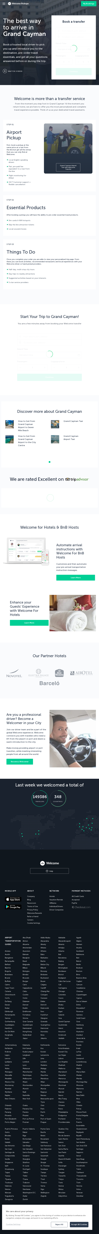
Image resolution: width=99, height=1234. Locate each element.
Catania (8, 991)
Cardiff (43, 988)
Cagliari (79, 981)
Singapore (9, 1162)
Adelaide (61, 938)
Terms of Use (32, 906)
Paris (42, 1109)
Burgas (25, 981)
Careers (30, 920)
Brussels (26, 978)
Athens (43, 951)
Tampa (43, 1172)
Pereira (25, 1112)
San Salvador (28, 1149)
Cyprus (79, 998)
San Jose (61, 1146)
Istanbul (79, 1035)
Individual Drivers (56, 906)
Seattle (61, 1156)
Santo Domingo (29, 1152)
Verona (79, 1186)
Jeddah (61, 1038)
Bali (59, 954)
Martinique (27, 1075)
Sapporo (79, 1152)
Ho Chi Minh (10, 1032)
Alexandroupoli (64, 941)
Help (51, 871)
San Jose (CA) (81, 1146)
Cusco (60, 998)
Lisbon (61, 1058)
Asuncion (26, 951)
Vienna (7, 1189)
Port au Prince (28, 1119)
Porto (78, 1119)
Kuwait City (63, 1052)
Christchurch (10, 995)
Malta (78, 1068)
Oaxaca (61, 1102)
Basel (25, 961)
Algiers (79, 941)
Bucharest (45, 978)
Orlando (8, 1105)
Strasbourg (9, 1169)
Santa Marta (63, 1149)
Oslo (42, 1105)
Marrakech (62, 1072)
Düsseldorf (80, 1008)
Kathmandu (45, 1045)
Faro (42, 1011)
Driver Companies (57, 910)
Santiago (79, 1149)
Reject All (59, 1224)
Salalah (7, 1142)
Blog (29, 900)
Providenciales (64, 1122)
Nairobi (61, 1092)
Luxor (7, 1065)
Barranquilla (9, 961)
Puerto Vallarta (29, 1129)
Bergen (61, 964)
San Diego (27, 1146)
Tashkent (80, 1172)
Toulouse (9, 1183)
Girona (25, 1018)
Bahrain (26, 954)
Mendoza (44, 1079)
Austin (7, 954)
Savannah (44, 1156)
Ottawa (61, 1105)
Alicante (26, 944)
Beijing (61, 961)
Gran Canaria (28, 1022)
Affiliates (53, 903)
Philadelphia (63, 1112)
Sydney (61, 1169)
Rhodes (8, 1136)
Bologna (26, 971)
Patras (78, 1109)
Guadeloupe (28, 1025)
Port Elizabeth (10, 1119)
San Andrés (80, 1142)
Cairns (7, 985)
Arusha (79, 948)
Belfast (8, 964)
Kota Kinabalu (63, 1048)
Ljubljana (8, 1062)
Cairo (25, 985)
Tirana (25, 1179)
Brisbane (44, 975)
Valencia (8, 1186)
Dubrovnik (45, 1008)
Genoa (7, 1018)
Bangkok (26, 958)
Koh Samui (27, 1048)
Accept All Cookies (79, 1224)
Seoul (78, 1156)
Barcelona (62, 958)
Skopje (43, 1162)
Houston (61, 1032)
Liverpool (80, 1058)
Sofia (60, 1162)
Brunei (7, 978)
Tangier (61, 1172)
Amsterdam (27, 948)
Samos (61, 1142)
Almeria (61, 944)
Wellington (45, 1193)
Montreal (62, 1085)
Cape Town (9, 988)
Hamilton (8, 1028)
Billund (43, 968)
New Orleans (10, 1099)
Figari (60, 1011)
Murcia (43, 1089)
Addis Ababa (45, 938)
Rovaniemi (45, 1139)
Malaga (43, 1068)
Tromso (44, 1183)
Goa (60, 1018)
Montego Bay (81, 1082)
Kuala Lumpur (28, 1052)
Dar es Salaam (81, 1001)
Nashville (26, 1095)
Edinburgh (9, 1011)
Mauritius (44, 1075)
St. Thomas (45, 1166)
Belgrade (26, 964)
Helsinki (79, 1028)
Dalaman (26, 1001)
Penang (8, 1112)
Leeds (78, 1055)
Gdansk (61, 1015)
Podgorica (62, 1115)
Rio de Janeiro (64, 1136)
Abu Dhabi (27, 938)
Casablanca (80, 988)
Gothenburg (10, 1022)
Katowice (62, 1045)
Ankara (43, 948)
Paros (60, 1109)
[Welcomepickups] (4, 3)
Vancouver (27, 1186)
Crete (25, 998)
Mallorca (61, 1068)
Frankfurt (44, 1015)
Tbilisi (25, 1176)
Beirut (78, 961)
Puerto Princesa (11, 1129)
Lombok (26, 1062)
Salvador (26, 1142)
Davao (7, 1005)
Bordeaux (62, 971)
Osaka (25, 1105)
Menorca (62, 1079)
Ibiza (42, 1035)
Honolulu (44, 1032)
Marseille (8, 1075)
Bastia (43, 961)
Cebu (25, 991)
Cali (59, 985)
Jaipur (25, 1038)
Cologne (44, 995)
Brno (78, 975)
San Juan (8, 1149)
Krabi (78, 1048)
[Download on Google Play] (14, 907)
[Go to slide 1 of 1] (49, 462)
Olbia (78, 1102)
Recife (43, 1132)
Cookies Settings (13, 1224)
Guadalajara (9, 1025)
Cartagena (62, 988)
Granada (44, 1022)
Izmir (7, 1038)
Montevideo (28, 1085)
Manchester (27, 1072)
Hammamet (27, 1028)
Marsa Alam (80, 1072)
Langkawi (26, 1055)
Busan (43, 981)
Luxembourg (81, 1062)
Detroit (44, 1005)
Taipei (7, 1172)
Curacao (44, 998)
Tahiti (78, 1169)
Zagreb (43, 1196)
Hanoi (60, 1028)
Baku (42, 954)
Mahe (7, 1068)
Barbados (44, 958)
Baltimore (80, 954)
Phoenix (8, 1115)
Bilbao (25, 968)
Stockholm (80, 1166)
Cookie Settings (33, 923)
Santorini (44, 1152)
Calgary (44, 985)
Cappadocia (27, 988)
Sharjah (43, 1159)
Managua (8, 1072)
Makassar (26, 1068)
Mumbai (8, 1089)
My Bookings (88, 4)
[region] (47, 1217)
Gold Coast (80, 1018)
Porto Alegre (10, 1122)
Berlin (78, 964)
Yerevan (79, 1193)
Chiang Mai (45, 991)
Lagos (7, 1055)
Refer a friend (32, 916)
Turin (78, 1183)
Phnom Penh (81, 1112)
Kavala (78, 1045)
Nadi (24, 1092)
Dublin (25, 1008)
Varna (43, 1186)
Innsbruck (62, 1035)
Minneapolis (63, 1082)
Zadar (25, 1196)
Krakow (8, 1052)
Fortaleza (26, 1015)
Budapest (62, 978)
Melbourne (27, 1079)
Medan (79, 1075)
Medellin (8, 1079)
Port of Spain (46, 1119)
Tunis (60, 1183)
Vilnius (60, 1189)
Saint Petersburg (83, 1139)
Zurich (25, 1199)
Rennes (61, 1132)
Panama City (27, 1109)
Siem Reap (80, 1159)
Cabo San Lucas (64, 981)
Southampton (82, 1162)
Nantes (79, 1092)
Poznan (26, 1122)
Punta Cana (45, 1129)
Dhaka (60, 1005)
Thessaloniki (81, 1176)
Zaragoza (9, 1199)
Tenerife (61, 1176)
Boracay (44, 971)
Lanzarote (45, 1055)
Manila (43, 1072)
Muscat (61, 1089)
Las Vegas (62, 1055)
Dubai (7, 1008)
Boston (79, 971)
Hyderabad (27, 1035)
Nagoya (44, 1092)
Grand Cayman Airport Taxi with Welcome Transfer (68, 167)
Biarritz (8, 968)
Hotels (52, 896)
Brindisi (25, 975)
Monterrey (9, 1085)
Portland (61, 1119)
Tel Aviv (44, 1176)
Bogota (8, 971)
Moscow (79, 1085)
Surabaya (44, 1169)
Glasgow (44, 1018)
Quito (7, 1132)
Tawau (7, 1176)
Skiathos (26, 1162)
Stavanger (62, 1166)
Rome (7, 1139)
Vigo (42, 1189)
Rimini (43, 1136)
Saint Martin (63, 1139)
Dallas (43, 1001)
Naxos (60, 1095)
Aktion (25, 941)
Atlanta (61, 951)
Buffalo (8, 981)
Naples (7, 1095)
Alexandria (45, 941)
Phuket (25, 1115)
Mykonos (80, 1089)
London (44, 1062)
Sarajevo (26, 1156)
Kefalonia (9, 1048)
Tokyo (61, 1179)
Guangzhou (45, 1025)
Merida (79, 1079)
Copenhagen (81, 995)
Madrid (79, 1065)
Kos (42, 1048)
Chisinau (79, 991)
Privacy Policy (32, 910)
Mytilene (8, 1092)
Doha (78, 1005)
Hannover (44, 1028)
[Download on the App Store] (14, 899)
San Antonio (10, 1146)
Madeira (44, 1065)
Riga (24, 1136)
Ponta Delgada (82, 1115)
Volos (78, 1189)
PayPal (74, 903)
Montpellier (45, 1085)
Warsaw (8, 1193)
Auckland (80, 951)
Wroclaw (61, 1193)
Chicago (61, 991)
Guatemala (62, 1025)
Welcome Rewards (34, 913)
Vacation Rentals (56, 900)
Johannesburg (10, 1045)
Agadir (78, 938)
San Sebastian (46, 1149)
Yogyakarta (9, 1196)
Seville (7, 1159)
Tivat (43, 1179)
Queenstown (81, 1129)
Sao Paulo (62, 1152)
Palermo (8, 1109)
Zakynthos (62, 1196)
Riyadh (79, 1136)
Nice (78, 1099)
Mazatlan (62, 1075)
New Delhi (80, 1095)
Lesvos (7, 1058)
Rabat (25, 1132)
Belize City (45, 964)
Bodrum (79, 968)
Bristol (61, 975)
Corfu (7, 998)
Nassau (43, 1095)
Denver (25, 1005)
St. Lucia (26, 1166)
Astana (7, 951)
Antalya (61, 948)
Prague (43, 1122)
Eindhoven (27, 1011)
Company (31, 896)
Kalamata (26, 1045)
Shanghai (26, 1159)
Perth (43, 1112)
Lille (24, 1058)
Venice (61, 1186)
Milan (43, 1082)
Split (6, 1166)
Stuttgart (26, 1169)
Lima (42, 1058)
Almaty (43, 944)
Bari (77, 958)
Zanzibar (79, 1196)
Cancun (79, 985)
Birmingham (63, 968)
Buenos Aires (81, 978)
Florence (79, 1011)
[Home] (49, 863)
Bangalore (9, 958)
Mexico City (9, 1082)
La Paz (78, 1052)
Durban (61, 1008)
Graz (78, 1022)
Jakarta (44, 1038)
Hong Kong (27, 1032)
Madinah (61, 1065)
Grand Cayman (64, 1022)
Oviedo (79, 1105)
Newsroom (31, 903)
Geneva (79, 1015)
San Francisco (46, 1146)
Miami (25, 1082)
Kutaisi (43, 1052)
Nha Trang (62, 1099)
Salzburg (44, 1142)
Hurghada (9, 1035)
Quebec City (63, 1129)
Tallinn (25, 1172)
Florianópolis (10, 1015)
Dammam (62, 1001)
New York (26, 1099)
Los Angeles (63, 1062)
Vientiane (26, 1189)
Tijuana (8, 1179)
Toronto (79, 1179)
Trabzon (26, 1183)
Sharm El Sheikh (64, 1159)
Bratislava (9, 975)
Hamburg (80, 1025)
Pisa (42, 1115)
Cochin (25, 995)
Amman (79, 944)
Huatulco (80, 1032)
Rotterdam (27, 1139)
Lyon (25, 1065)
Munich (26, 1089)
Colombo (62, 995)
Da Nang (8, 1001)
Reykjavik (80, 1132)
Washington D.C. (29, 1193)
